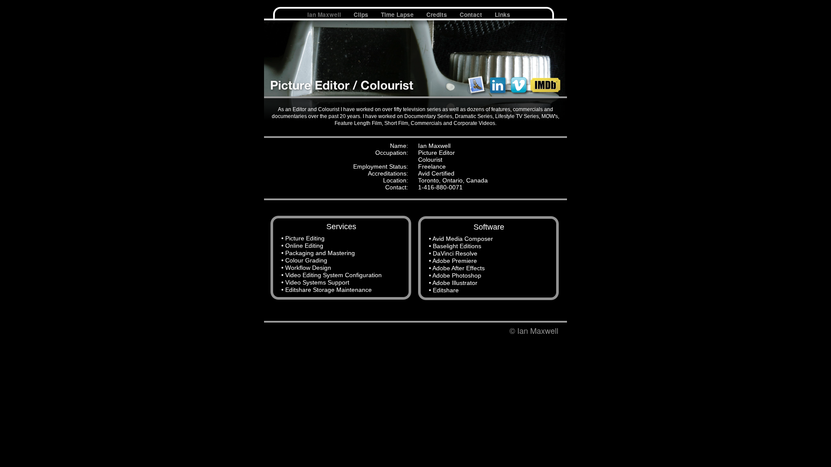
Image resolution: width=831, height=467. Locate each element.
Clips (362, 14)
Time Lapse (398, 14)
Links (502, 14)
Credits (437, 14)
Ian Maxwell (325, 14)
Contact (472, 14)
